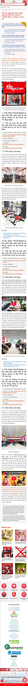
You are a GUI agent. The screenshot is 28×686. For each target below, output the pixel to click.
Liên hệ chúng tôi (14, 619)
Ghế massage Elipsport (14, 628)
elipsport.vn (14, 659)
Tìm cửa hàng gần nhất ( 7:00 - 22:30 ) (14, 684)
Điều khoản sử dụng (14, 634)
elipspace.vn (14, 663)
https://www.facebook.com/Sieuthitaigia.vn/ (13, 144)
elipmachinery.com (14, 666)
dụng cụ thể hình (18, 489)
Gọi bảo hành (11, 610)
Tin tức (8, 7)
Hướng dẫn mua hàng (14, 622)
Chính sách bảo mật (14, 624)
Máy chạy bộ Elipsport (14, 627)
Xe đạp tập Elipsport (14, 629)
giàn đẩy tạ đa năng (8, 489)
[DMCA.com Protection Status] (14, 641)
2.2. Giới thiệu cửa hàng (9, 42)
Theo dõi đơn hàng (14, 637)
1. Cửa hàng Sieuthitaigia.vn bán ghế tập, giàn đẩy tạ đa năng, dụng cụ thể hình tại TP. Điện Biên (13, 25)
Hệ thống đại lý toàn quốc (14, 636)
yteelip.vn (14, 662)
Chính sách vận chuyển (14, 623)
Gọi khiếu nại (11, 609)
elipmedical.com (14, 664)
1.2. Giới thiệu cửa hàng (9, 33)
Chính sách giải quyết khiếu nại (14, 625)
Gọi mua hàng (12, 607)
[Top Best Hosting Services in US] (14, 646)
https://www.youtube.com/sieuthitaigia (12, 148)
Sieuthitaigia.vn (14, 493)
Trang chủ (4, 7)
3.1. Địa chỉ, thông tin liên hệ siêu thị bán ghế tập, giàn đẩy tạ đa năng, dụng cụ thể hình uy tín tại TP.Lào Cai (15, 51)
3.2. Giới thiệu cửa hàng (9, 54)
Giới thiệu (14, 633)
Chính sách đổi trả (14, 620)
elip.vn (14, 660)
